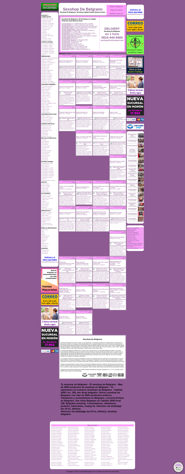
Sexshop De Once (105, 431)
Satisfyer (44, 240)
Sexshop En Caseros (73, 438)
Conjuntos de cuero (46, 127)
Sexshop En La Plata (122, 450)
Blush (43, 232)
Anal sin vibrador (46, 186)
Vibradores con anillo (47, 212)
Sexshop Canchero (72, 442)
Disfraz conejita (80, 290)
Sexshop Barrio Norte (68, 26)
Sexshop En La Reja (72, 451)
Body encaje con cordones (117, 237)
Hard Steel (44, 245)
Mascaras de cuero (46, 136)
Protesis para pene (46, 223)
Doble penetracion (46, 218)
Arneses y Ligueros (46, 87)
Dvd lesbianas (45, 153)
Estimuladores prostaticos (48, 175)
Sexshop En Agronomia (73, 428)
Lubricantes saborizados (47, 35)
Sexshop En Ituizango (106, 448)
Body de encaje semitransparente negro (99, 86)
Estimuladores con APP (47, 163)
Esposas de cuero (46, 128)
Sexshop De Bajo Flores (106, 441)
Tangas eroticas (45, 107)
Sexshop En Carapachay (123, 436)
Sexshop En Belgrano (89, 431)
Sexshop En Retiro (105, 462)
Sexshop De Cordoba (56, 438)
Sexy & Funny (45, 243)
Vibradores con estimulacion (48, 62)
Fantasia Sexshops (88, 462)
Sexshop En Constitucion (57, 442)
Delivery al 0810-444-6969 (50, 258)
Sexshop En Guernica (123, 447)
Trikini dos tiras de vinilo (116, 137)
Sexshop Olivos (66, 42)
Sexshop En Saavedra (123, 462)
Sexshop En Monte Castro (90, 458)
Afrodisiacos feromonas (47, 198)
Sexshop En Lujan (88, 456)
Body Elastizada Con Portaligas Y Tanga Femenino (115, 263)
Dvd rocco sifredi (46, 155)
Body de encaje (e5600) (82, 86)
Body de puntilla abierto (82, 187)
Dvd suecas (45, 158)
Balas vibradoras (46, 164)
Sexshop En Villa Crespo (107, 463)
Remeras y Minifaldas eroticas (49, 103)
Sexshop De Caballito (106, 438)
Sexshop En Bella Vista (123, 431)
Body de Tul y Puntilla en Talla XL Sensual (83, 212)
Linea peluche (45, 134)
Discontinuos (45, 251)
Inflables (44, 221)
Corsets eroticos (46, 95)
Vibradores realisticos (47, 76)
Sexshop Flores (66, 33)
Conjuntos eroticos (46, 93)
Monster (44, 54)
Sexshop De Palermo (56, 431)
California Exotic (45, 236)
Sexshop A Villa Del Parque (74, 445)
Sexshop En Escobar (73, 444)
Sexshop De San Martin (123, 428)
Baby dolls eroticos (46, 89)
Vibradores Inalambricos (47, 70)
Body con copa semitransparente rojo (82, 263)
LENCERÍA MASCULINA (133, 234)
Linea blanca (45, 133)
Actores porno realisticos (48, 43)
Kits (43, 226)
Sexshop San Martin (67, 44)
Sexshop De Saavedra (89, 430)
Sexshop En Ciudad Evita (90, 439)
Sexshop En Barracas (73, 431)
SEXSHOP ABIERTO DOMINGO (135, 243)
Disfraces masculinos (47, 119)
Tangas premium (46, 109)
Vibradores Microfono (47, 78)
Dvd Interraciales (46, 152)
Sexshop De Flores (72, 436)
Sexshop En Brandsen (123, 434)
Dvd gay (44, 149)
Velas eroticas (45, 205)
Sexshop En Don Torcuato (107, 442)
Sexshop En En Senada (56, 444)
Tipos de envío (116, 10)
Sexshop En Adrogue (122, 427)
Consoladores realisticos (47, 49)
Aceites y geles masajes (47, 18)
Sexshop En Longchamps (90, 455)
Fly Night (44, 31)
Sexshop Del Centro (89, 427)
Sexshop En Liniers (72, 455)
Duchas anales (45, 183)
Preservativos (45, 204)
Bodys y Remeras (46, 115)
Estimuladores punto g (47, 177)
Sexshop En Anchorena (56, 430)
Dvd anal (44, 139)
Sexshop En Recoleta (73, 462)
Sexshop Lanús (66, 41)
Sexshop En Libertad (122, 453)
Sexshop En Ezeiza (105, 444)
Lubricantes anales (46, 21)
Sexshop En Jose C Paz (57, 450)
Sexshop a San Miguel (123, 445)
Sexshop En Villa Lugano (73, 465)
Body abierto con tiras (116, 212)
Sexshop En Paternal (106, 459)
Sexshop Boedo (66, 32)
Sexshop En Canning (106, 436)
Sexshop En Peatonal (56, 462)
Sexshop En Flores (88, 445)
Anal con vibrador (46, 185)
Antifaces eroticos (46, 196)
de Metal (44, 178)
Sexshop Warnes (66, 45)
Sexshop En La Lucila (106, 450)
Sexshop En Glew (105, 447)
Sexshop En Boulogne (89, 434)
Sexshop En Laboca (122, 451)
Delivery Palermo (72, 463)
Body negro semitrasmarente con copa (66, 263)
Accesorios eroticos (46, 195)
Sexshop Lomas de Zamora (69, 36)
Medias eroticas (45, 100)
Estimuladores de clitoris (47, 168)
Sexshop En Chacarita (123, 438)
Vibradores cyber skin (47, 64)
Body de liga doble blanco (66, 61)
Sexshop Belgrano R (122, 442)
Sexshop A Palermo (55, 448)
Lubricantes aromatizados (48, 23)
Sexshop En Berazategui (73, 433)
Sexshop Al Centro (88, 444)
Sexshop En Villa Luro (106, 465)
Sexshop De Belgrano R (73, 439)
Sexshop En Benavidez (56, 433)
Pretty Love (44, 239)
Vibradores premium (46, 73)
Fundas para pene (46, 220)
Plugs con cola (45, 191)
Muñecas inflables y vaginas (48, 180)
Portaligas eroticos (46, 101)
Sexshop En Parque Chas (90, 459)
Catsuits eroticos (46, 92)
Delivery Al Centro (88, 465)
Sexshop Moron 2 (132, 213)
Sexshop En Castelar (89, 438)
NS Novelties (45, 237)
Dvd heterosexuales (46, 150)
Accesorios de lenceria (47, 86)
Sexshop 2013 (104, 455)
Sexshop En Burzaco (56, 436)
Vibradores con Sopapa (47, 81)
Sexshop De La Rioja (56, 434)
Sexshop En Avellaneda (73, 430)
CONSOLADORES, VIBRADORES (131, 230)
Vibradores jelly (45, 67)
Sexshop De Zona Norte (57, 428)
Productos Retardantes (47, 224)
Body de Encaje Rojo (98, 112)
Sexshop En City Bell (56, 439)
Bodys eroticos (45, 90)
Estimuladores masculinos (48, 174)
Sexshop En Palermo (56, 459)
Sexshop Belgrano (67, 23)
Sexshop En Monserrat (56, 458)
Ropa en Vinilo (45, 104)
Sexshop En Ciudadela (106, 439)
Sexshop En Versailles (56, 463)
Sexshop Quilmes (66, 37)
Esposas (44, 201)
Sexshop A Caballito (55, 451)
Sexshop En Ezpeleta (123, 444)
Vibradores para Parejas (47, 59)
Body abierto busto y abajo (117, 161)
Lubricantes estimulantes (48, 24)
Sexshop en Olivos (122, 458)
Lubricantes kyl (45, 29)
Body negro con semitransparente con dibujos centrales (65, 290)
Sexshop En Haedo (72, 448)
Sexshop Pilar (65, 49)
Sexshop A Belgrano (72, 453)
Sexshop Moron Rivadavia (69, 40)
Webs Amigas (92, 425)
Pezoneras (44, 207)
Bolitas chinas (45, 215)
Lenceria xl (44, 98)
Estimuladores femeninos (48, 172)
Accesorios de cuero (47, 125)
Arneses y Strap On (46, 217)
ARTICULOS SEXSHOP (133, 228)
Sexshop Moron (66, 38)
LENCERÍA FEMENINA (132, 232)
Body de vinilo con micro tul (66, 212)
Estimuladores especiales (48, 171)
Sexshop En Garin (55, 447)
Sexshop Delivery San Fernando (58, 427)
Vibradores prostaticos (47, 75)
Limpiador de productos (47, 20)
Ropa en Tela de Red (47, 106)
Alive (43, 231)
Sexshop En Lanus (105, 453)
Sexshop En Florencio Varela (58, 445)
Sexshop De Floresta (106, 434)
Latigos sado (45, 131)
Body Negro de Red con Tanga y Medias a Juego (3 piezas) (117, 290)
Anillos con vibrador (46, 61)
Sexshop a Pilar (88, 447)
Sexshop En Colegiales (123, 441)
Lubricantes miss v (46, 34)
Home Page (62, 53)
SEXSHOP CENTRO (132, 239)
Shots (43, 242)
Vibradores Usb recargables (48, 82)
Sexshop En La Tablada (89, 451)
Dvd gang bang (45, 147)
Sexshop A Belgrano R (106, 451)
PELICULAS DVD (131, 237)
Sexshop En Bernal (122, 433)
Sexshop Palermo (66, 25)
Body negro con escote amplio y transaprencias (99, 212)
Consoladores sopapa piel (48, 53)
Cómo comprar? (116, 7)
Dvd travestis (45, 159)
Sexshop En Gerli (72, 447)
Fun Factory (45, 246)
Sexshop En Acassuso (73, 427)
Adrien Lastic (45, 229)
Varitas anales (45, 190)
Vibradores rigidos (46, 71)
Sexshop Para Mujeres (132, 204)
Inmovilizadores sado (47, 130)
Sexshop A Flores (88, 450)
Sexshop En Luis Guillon (57, 456)
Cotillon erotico (45, 199)
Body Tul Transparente (82, 61)
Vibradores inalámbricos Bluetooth (50, 58)
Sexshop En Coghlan (73, 441)
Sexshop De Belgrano (82, 9)
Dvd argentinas (45, 141)
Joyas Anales (45, 188)
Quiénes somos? (116, 14)
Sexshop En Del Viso (89, 442)
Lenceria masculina (46, 120)
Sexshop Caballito (66, 30)
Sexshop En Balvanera (106, 430)
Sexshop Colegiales (67, 46)
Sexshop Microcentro (67, 27)
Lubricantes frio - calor (47, 26)
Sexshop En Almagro (106, 428)
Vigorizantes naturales (47, 208)
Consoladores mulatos (47, 46)
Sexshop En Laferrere (56, 453)
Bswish (43, 234)
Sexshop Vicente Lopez (68, 48)
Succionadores (45, 166)
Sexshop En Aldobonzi (89, 428)
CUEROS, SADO (131, 236)
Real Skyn (44, 32)
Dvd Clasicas (45, 156)
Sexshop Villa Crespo (67, 34)
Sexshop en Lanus (88, 453)
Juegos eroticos (45, 202)
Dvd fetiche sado (46, 146)
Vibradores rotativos (46, 79)
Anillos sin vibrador (46, 214)
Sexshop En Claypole (56, 441)
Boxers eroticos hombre (47, 117)
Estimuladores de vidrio (47, 169)
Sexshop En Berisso (106, 433)
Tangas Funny (45, 110)
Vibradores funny (46, 65)
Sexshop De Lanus (88, 433)
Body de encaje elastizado (66, 86)
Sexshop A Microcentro (123, 448)
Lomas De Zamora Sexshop (107, 458)
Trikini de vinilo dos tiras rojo (67, 112)
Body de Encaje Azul (81, 112)
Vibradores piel (45, 68)
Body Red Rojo (80, 317)
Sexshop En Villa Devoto (57, 465)
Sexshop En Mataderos (106, 456)
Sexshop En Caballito (89, 436)
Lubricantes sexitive (46, 38)
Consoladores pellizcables (48, 48)
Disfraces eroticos (46, 97)
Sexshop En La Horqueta (73, 450)
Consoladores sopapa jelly (48, 51)
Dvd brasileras (45, 142)
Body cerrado (113, 112)
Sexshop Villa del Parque (68, 29)
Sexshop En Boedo (72, 434)
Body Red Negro (63, 317)
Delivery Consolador (122, 463)
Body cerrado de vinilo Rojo (83, 137)
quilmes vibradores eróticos (74, 456)
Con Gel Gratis (45, 250)
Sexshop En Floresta (106, 445)
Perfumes (44, 37)
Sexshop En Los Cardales (124, 455)
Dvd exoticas (45, 144)
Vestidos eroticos (46, 112)
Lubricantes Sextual (46, 40)
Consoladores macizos (47, 45)
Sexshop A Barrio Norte (56, 455)
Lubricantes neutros (46, 27)
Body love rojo (97, 61)
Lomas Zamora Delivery (123, 456)
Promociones (45, 253)
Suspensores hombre (47, 122)
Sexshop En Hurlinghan (89, 448)
